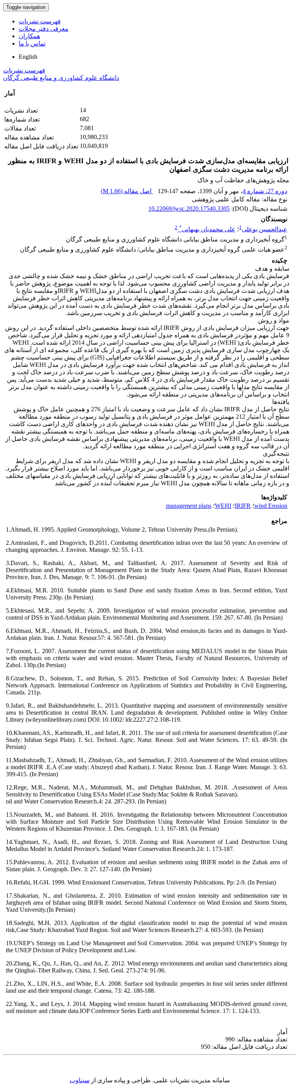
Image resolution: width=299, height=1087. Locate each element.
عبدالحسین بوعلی (264, 229)
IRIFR (243, 505)
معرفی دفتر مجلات (44, 28)
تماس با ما (32, 43)
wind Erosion (270, 505)
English (28, 56)
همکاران (29, 36)
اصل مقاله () (127, 191)
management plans (188, 505)
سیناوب (80, 1080)
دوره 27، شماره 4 (265, 191)
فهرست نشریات (40, 21)
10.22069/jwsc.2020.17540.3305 (189, 208)
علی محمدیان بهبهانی (207, 229)
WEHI (223, 505)
